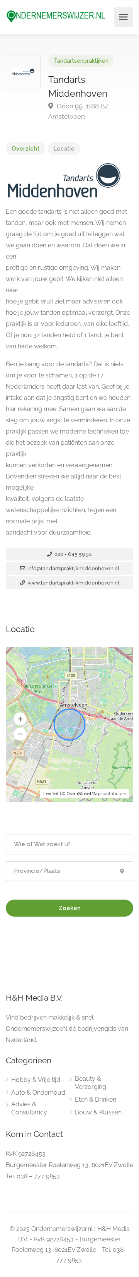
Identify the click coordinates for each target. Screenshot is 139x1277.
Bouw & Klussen (98, 1112)
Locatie (64, 148)
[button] (20, 719)
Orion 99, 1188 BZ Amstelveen (78, 111)
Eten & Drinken (95, 1099)
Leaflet (51, 793)
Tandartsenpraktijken (81, 61)
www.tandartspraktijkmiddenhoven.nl (72, 583)
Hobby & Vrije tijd (35, 1079)
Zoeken (70, 908)
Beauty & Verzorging (90, 1082)
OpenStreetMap (83, 793)
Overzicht (25, 148)
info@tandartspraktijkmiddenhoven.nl (72, 568)
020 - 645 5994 (72, 554)
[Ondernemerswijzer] (56, 16)
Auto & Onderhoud (38, 1092)
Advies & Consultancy (29, 1108)
